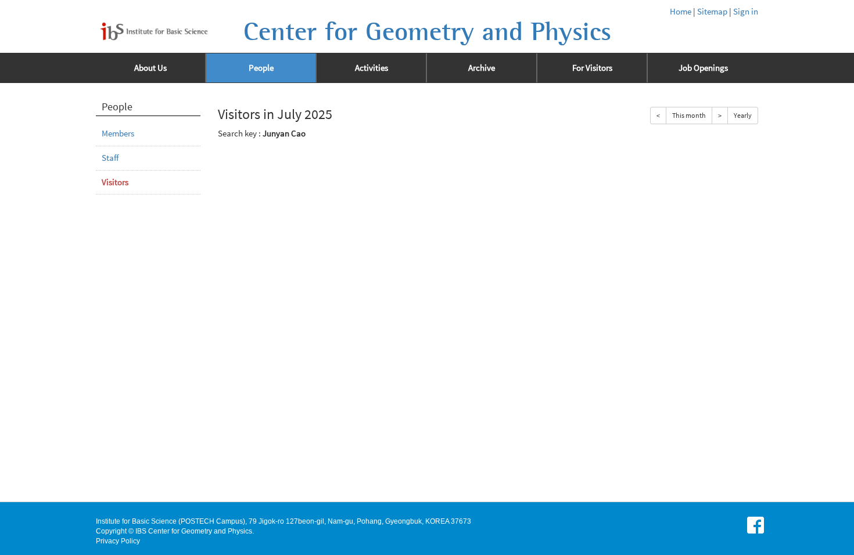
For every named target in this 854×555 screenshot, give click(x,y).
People (261, 68)
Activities (371, 68)
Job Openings (703, 68)
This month (689, 115)
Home (680, 11)
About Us (150, 68)
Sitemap (712, 11)
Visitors (115, 182)
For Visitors (592, 68)
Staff (110, 158)
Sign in (745, 11)
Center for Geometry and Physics (427, 32)
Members (118, 133)
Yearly (743, 115)
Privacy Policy (118, 541)
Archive (481, 68)
